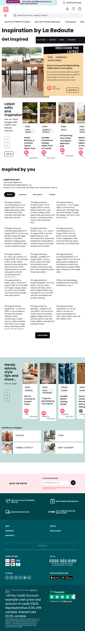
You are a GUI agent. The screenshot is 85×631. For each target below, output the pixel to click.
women (64, 390)
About (7, 526)
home (50, 57)
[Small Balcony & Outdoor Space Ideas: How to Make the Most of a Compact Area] (29, 112)
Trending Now (70, 22)
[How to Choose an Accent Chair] (29, 373)
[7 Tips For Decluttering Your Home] (48, 373)
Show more (42, 545)
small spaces (61, 57)
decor (63, 130)
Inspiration (9, 531)
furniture (28, 390)
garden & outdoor (46, 131)
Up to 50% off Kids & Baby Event (47, 22)
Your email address (50, 478)
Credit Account (55, 531)
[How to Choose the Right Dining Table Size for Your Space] (25, 72)
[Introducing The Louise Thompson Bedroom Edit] (66, 112)
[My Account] (67, 8)
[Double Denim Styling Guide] (66, 373)
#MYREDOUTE (9, 535)
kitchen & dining (54, 60)
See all (9, 154)
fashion (64, 387)
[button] (79, 8)
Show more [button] (43, 335)
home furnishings (47, 391)
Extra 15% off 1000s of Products (17, 22)
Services (53, 526)
